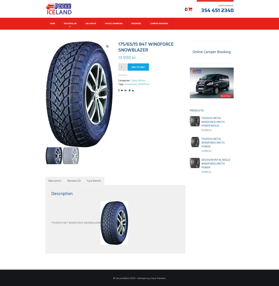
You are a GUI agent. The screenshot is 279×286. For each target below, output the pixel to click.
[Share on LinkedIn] (133, 90)
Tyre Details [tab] (94, 181)
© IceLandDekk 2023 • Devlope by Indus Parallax (139, 278)
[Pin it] (129, 90)
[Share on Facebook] (118, 90)
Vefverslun (70, 23)
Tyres (134, 80)
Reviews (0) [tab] (74, 181)
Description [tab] (54, 181)
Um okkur (90, 23)
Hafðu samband (113, 23)
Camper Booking (159, 23)
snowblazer (131, 84)
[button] (107, 46)
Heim (52, 23)
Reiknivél (136, 23)
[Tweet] (122, 90)
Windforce (143, 84)
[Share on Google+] (126, 90)
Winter (142, 80)
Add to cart (138, 67)
